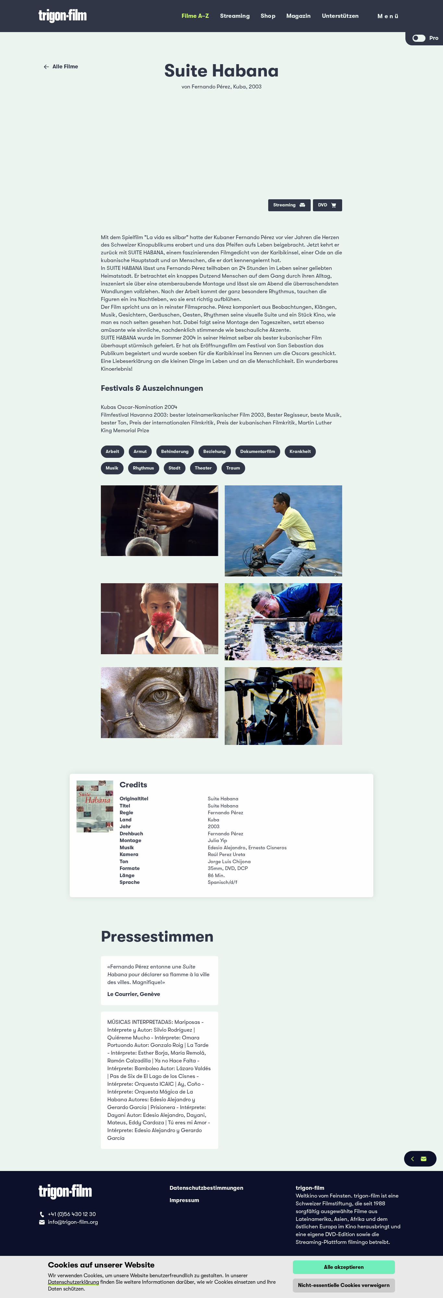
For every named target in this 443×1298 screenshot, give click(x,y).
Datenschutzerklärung (73, 1282)
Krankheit (300, 451)
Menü (388, 17)
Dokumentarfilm (257, 451)
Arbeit (112, 451)
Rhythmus (143, 468)
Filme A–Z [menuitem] (195, 16)
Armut (140, 451)
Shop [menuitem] (268, 16)
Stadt (174, 468)
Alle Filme (65, 67)
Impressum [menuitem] (184, 1200)
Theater (203, 468)
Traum (233, 468)
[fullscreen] (331, 91)
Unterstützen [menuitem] (340, 16)
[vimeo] (331, 110)
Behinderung (175, 451)
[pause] (112, 91)
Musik (112, 468)
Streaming (284, 205)
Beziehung (214, 451)
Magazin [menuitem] (298, 16)
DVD (322, 205)
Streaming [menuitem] (235, 16)
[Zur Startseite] (83, 16)
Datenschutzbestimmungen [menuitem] (206, 1188)
